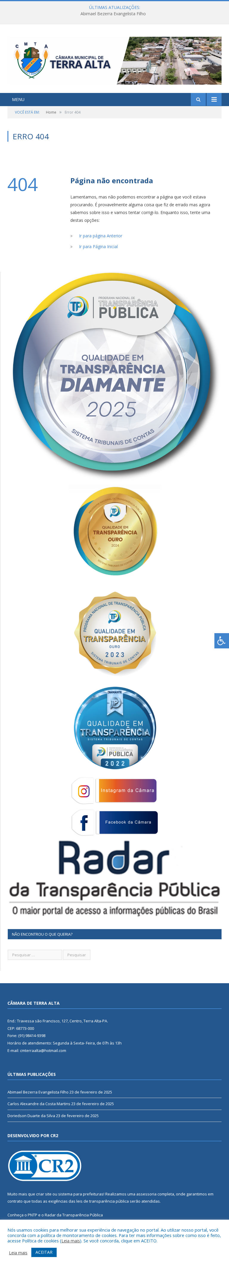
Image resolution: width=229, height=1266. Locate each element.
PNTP (32, 1215)
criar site (44, 1194)
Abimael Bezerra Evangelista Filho (38, 1092)
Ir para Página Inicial (98, 246)
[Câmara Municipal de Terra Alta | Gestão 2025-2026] (114, 59)
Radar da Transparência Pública (74, 1215)
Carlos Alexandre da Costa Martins (113, 13)
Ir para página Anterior (100, 236)
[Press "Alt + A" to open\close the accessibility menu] (221, 640)
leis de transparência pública (102, 1201)
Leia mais (70, 1240)
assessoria (146, 1194)
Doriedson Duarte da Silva (31, 1115)
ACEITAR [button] (43, 1252)
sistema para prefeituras (80, 1194)
